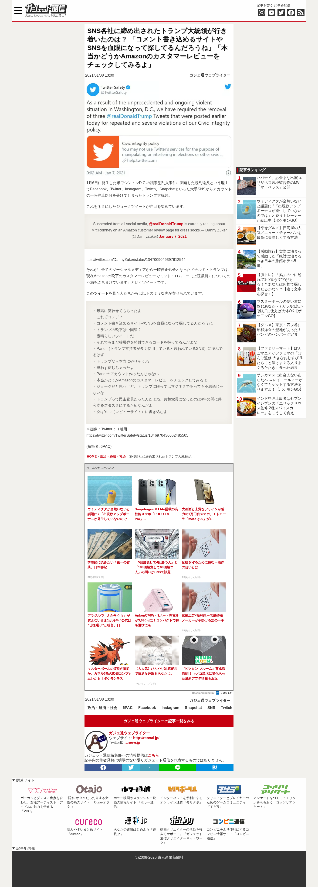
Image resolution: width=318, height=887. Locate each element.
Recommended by (203, 693)
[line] (177, 767)
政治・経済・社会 (102, 708)
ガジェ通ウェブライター (209, 75)
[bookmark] (214, 767)
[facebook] (103, 767)
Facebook (147, 708)
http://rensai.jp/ (146, 738)
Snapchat (193, 708)
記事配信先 (25, 848)
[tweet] (131, 767)
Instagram (170, 708)
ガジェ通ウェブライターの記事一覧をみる (159, 721)
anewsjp (132, 742)
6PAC (128, 708)
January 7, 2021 (173, 236)
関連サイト (25, 780)
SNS (211, 708)
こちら (153, 755)
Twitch (226, 708)
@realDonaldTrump (166, 224)
